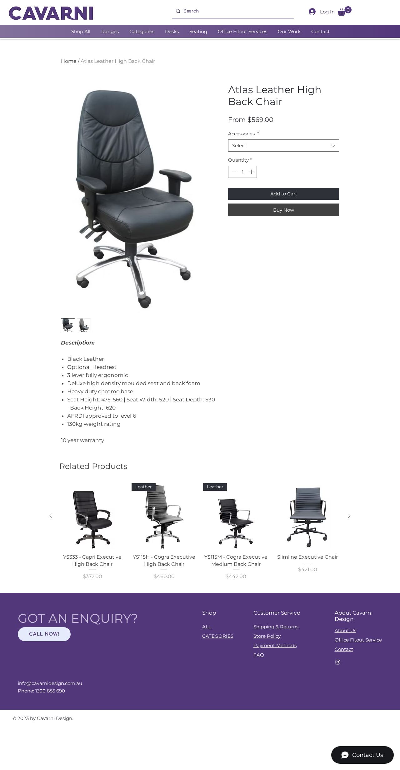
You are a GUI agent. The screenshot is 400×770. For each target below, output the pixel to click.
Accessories (243, 134)
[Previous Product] (50, 516)
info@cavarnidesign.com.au (50, 683)
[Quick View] (92, 516)
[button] (345, 11)
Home (69, 61)
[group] (200, 535)
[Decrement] (233, 172)
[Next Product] (349, 516)
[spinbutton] (243, 172)
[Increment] (252, 172)
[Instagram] (338, 662)
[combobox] (283, 145)
